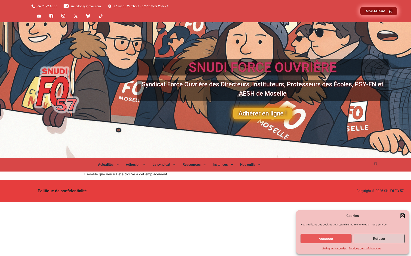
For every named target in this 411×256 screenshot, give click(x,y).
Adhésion (133, 165)
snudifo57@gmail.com (86, 6)
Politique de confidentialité (365, 248)
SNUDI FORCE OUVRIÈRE (263, 67)
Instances (220, 165)
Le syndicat (161, 165)
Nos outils (247, 165)
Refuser (379, 239)
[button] (402, 216)
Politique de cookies (334, 248)
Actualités (105, 165)
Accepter (326, 239)
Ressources (192, 165)
